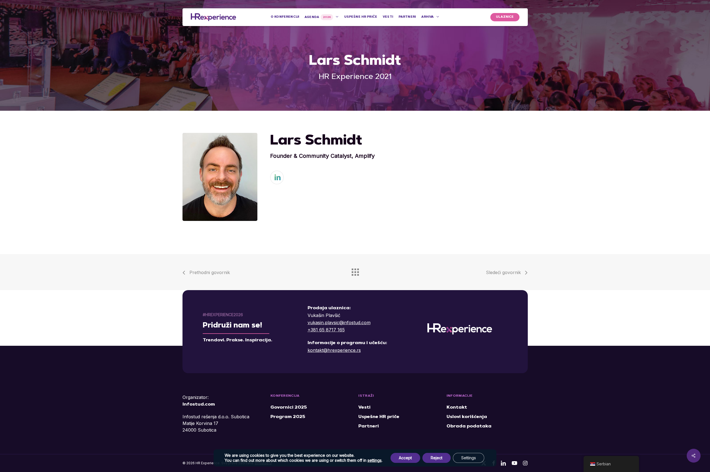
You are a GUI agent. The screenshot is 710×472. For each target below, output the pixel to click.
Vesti (364, 407)
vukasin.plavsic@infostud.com (339, 322)
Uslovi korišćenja (467, 417)
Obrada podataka (469, 426)
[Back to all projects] (355, 270)
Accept (405, 457)
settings (374, 460)
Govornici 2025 (288, 407)
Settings (468, 457)
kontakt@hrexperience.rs (334, 350)
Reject (436, 457)
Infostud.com (198, 404)
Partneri (368, 426)
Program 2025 (287, 417)
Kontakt (457, 407)
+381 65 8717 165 (326, 329)
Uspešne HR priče (378, 417)
